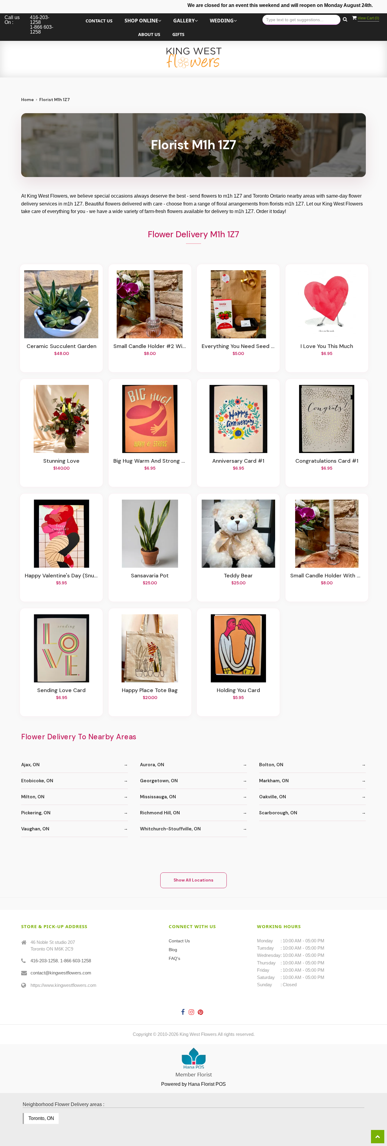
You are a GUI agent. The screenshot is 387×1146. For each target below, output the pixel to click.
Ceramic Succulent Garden (61, 346)
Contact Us (99, 21)
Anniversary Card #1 (238, 461)
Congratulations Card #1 (326, 461)
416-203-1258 (44, 960)
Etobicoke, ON (37, 781)
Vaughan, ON (35, 829)
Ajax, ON (30, 765)
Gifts (178, 34)
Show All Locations (193, 880)
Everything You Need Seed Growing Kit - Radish (238, 346)
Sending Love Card (61, 690)
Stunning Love (61, 461)
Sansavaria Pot (150, 576)
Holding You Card (238, 690)
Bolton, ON (271, 765)
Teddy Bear (238, 576)
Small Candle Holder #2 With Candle (150, 346)
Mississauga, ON (158, 797)
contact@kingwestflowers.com (61, 972)
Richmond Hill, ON (160, 813)
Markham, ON (274, 781)
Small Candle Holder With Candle (326, 576)
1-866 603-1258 (75, 960)
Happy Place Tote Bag (150, 690)
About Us (149, 34)
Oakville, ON (272, 797)
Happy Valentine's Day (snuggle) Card (61, 576)
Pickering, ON (35, 813)
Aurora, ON (152, 765)
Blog (173, 949)
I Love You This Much (327, 346)
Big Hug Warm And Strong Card (150, 461)
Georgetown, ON (159, 781)
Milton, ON (32, 797)
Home (27, 99)
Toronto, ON (41, 1118)
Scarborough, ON (278, 813)
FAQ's (174, 958)
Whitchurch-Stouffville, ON (170, 829)
